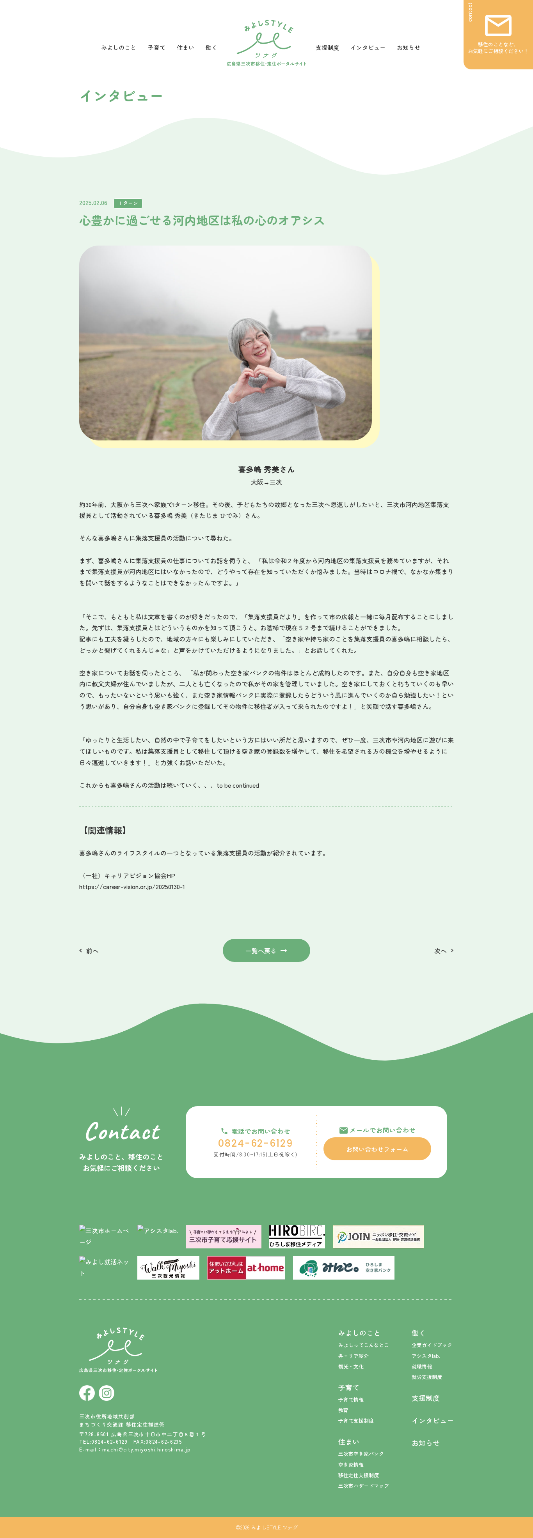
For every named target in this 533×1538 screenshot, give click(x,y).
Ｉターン (128, 203)
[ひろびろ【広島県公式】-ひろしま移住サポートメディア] (297, 1236)
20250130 (168, 886)
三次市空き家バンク (361, 1453)
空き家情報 (351, 1464)
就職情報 (422, 1366)
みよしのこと (118, 47)
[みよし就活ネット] (104, 1268)
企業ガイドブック (432, 1345)
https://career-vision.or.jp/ (117, 886)
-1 (182, 886)
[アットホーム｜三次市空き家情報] (246, 1268)
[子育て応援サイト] (223, 1236)
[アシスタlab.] (157, 1234)
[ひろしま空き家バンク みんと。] (343, 1268)
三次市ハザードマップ (363, 1485)
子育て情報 (351, 1399)
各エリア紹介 (353, 1355)
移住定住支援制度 (358, 1475)
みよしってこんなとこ (363, 1345)
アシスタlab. (426, 1355)
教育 (343, 1410)
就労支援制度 (427, 1377)
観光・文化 (351, 1366)
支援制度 (327, 47)
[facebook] (87, 1393)
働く (211, 47)
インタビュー (368, 47)
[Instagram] (106, 1393)
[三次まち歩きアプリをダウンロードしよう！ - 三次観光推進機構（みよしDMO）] (168, 1268)
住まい (185, 47)
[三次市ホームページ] (104, 1236)
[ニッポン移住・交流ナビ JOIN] (378, 1236)
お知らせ (408, 47)
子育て (156, 47)
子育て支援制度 (356, 1420)
